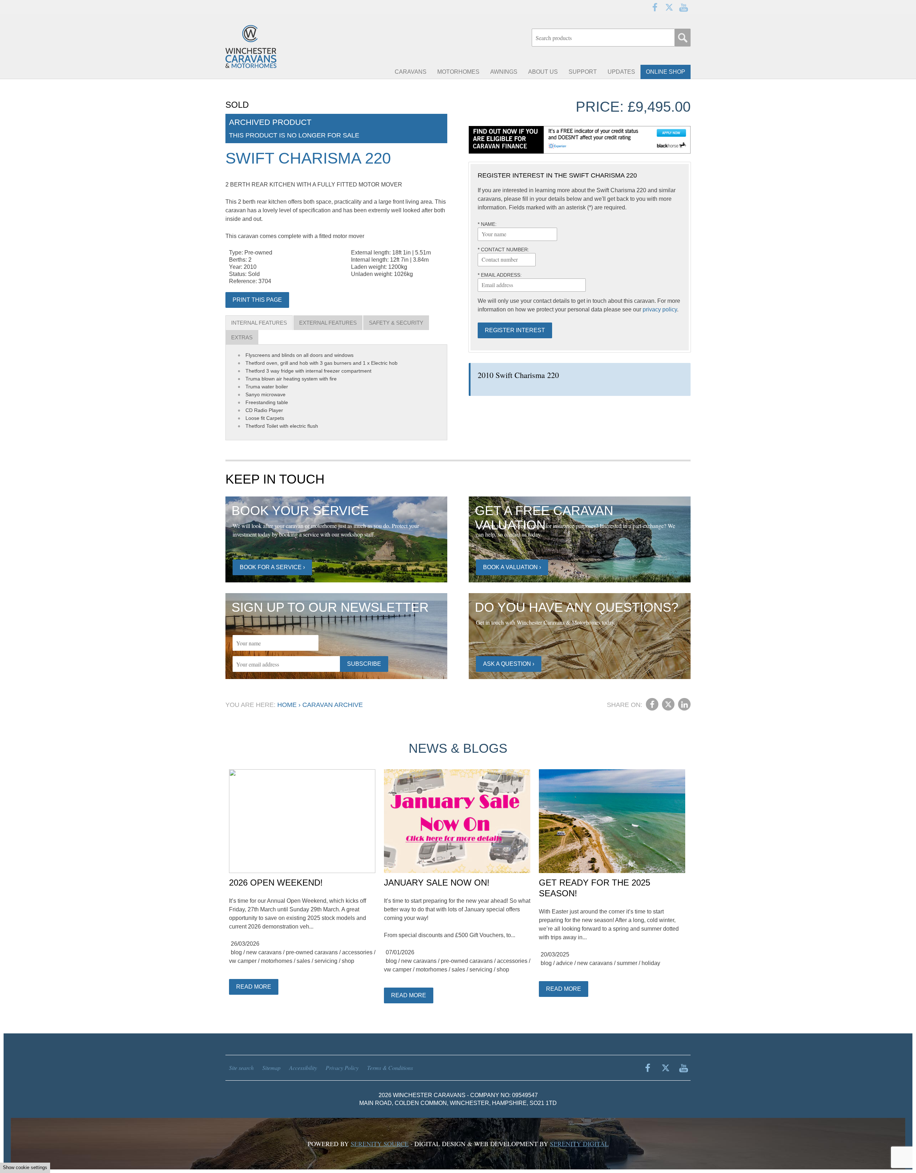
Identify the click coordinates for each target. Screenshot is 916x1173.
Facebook (655, 7)
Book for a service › (272, 567)
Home (287, 704)
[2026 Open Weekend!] (302, 821)
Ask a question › (508, 664)
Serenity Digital (579, 1143)
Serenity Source (380, 1143)
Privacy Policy (342, 1067)
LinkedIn (684, 704)
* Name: (487, 224)
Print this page (257, 300)
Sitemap (271, 1067)
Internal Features (259, 323)
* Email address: (500, 275)
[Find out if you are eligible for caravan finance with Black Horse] (580, 140)
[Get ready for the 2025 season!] (612, 821)
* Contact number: (503, 249)
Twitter (669, 7)
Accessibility (303, 1067)
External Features (328, 323)
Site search (241, 1067)
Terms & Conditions (390, 1067)
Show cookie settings (25, 1167)
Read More (253, 987)
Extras (242, 337)
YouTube (683, 7)
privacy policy (660, 309)
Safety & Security (396, 323)
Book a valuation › (512, 567)
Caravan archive (332, 704)
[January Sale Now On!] (457, 821)
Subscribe (364, 664)
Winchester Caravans (268, 46)
